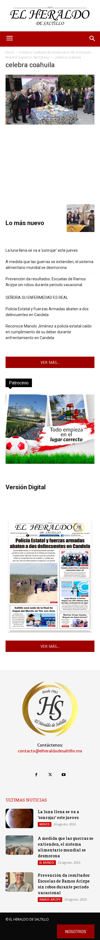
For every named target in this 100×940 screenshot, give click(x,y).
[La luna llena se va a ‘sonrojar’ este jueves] (19, 818)
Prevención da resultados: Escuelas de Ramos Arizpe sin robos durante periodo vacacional (46, 282)
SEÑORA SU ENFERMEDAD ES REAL (37, 297)
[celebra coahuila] (50, 123)
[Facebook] (36, 774)
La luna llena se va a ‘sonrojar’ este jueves (42, 250)
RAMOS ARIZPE (50, 899)
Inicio (10, 52)
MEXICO (44, 824)
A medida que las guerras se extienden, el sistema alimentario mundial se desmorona (49, 264)
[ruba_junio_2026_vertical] (50, 462)
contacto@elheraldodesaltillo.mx (50, 751)
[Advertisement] (50, 163)
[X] (49, 774)
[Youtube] (63, 774)
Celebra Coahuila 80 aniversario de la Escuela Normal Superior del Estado (48, 55)
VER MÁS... (50, 362)
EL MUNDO (46, 863)
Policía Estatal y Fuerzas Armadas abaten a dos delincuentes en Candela (47, 312)
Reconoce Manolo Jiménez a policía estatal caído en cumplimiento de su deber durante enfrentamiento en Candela (49, 332)
